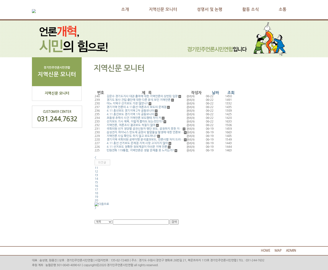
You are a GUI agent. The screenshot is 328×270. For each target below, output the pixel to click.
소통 (282, 9)
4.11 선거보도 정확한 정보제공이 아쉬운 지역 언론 (137, 146)
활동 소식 (250, 9)
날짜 (215, 93)
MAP (278, 250)
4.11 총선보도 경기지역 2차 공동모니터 (130, 110)
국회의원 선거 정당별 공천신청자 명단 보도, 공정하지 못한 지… (144, 128)
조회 (231, 93)
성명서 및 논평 (209, 9)
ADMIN (291, 250)
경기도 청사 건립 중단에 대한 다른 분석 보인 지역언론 (138, 99)
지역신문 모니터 (163, 9)
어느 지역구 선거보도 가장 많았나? (127, 103)
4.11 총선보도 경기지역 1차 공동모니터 (130, 114)
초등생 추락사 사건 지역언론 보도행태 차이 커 (134, 117)
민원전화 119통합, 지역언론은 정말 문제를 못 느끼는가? (140, 150)
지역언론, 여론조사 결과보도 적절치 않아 (131, 125)
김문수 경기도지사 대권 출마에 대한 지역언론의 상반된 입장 (142, 96)
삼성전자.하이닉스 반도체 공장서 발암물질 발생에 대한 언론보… (145, 132)
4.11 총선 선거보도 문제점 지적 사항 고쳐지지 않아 (137, 143)
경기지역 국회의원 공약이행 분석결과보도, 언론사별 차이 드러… (145, 139)
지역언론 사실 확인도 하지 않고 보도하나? (132, 136)
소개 (125, 9)
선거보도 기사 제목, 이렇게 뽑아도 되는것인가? (135, 121)
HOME (265, 250)
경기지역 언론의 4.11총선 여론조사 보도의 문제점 (136, 107)
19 (96, 196)
